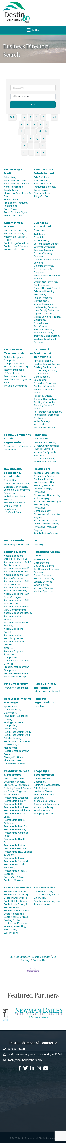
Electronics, (40, 781)
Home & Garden (14, 540)
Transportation (44, 887)
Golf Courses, (21, 923)
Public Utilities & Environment (45, 685)
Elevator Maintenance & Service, (47, 277)
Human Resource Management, (43, 299)
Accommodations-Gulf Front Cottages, (16, 595)
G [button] (34, 124)
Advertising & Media (13, 171)
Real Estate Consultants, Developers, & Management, (17, 744)
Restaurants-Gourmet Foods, (16, 834)
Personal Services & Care (47, 553)
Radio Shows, (11, 209)
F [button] (27, 124)
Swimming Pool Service (16, 544)
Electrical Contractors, (46, 386)
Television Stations (14, 215)
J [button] (21, 131)
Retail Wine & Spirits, (15, 877)
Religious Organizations (44, 700)
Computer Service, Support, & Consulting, (16, 365)
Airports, (8, 647)
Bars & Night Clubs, (14, 778)
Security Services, (43, 332)
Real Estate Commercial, (17, 732)
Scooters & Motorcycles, (47, 901)
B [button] (30, 117)
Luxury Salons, (41, 584)
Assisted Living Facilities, (47, 472)
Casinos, (8, 923)
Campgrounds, (12, 657)
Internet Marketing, (14, 369)
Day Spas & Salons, (44, 565)
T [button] (30, 145)
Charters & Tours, (43, 891)
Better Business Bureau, (46, 243)
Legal (37, 540)
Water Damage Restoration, (42, 423)
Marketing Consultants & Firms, (17, 195)
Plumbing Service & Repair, (44, 407)
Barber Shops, (41, 559)
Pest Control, (41, 326)
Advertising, (10, 177)
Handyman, (40, 294)
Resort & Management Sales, (16, 752)
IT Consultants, (12, 373)
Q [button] (37, 138)
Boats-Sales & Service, (16, 246)
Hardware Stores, (43, 791)
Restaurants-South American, (14, 866)
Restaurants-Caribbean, (17, 810)
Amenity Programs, (14, 651)
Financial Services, (43, 448)
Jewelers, (39, 797)
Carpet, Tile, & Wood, (45, 370)
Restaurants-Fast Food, (16, 826)
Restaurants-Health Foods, (14, 841)
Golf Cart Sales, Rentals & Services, (47, 896)
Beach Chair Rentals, (15, 891)
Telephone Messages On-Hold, (18, 381)
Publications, (10, 205)
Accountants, (41, 442)
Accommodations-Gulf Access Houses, (16, 583)
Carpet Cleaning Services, (43, 255)
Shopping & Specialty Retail (44, 773)
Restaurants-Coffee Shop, (15, 815)
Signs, (24, 212)
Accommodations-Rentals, (14, 630)
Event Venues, (41, 190)
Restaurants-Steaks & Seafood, (16, 872)
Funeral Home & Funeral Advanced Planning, (47, 290)
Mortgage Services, (44, 458)
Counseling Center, (44, 476)
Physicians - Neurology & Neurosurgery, (47, 503)
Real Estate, (10, 728)
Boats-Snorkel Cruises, (16, 916)
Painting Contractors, (45, 402)
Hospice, (38, 485)
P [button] (30, 138)
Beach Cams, (11, 190)
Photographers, (42, 193)
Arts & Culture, (42, 177)
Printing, (16, 199)
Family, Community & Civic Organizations (17, 438)
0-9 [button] (12, 117)
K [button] (27, 131)
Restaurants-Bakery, (15, 801)
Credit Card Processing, (47, 445)
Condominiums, (12, 709)
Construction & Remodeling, (42, 378)
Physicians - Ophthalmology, (42, 509)
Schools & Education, (15, 502)
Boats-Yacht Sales (14, 249)
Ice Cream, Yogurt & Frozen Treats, (15, 793)
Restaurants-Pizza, (14, 858)
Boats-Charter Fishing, (16, 894)
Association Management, (41, 239)
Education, (9, 493)
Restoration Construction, (48, 411)
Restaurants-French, (15, 829)
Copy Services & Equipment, (43, 271)
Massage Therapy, (44, 588)
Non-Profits (10, 449)
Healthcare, (50, 479)
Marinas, (8, 926)
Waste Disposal (51, 691)
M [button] (39, 131)
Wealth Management (45, 461)
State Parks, (10, 929)
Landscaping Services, (46, 307)
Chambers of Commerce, (18, 446)
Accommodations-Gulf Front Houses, (16, 602)
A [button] (24, 117)
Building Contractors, (45, 367)
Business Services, (43, 250)
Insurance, (39, 455)
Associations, (11, 480)
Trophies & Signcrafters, (47, 335)
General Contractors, (45, 399)
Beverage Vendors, (14, 781)
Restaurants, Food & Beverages (16, 773)
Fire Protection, (42, 285)
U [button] (36, 145)
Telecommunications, (15, 376)
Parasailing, (20, 926)
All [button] (54, 117)
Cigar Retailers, (42, 778)
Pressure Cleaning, (44, 329)
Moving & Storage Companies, (14, 724)
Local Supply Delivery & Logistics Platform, (46, 312)
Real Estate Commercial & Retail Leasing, (17, 737)
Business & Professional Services (42, 226)
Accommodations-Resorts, (14, 643)
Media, (7, 199)
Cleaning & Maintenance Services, (47, 261)
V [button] (43, 145)
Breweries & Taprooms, (16, 785)
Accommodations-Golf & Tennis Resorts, (17, 564)
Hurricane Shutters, (44, 794)
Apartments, (10, 706)
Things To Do (41, 196)
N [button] (46, 131)
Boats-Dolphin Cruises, (16, 901)
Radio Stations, (12, 212)
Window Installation (44, 427)
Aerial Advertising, (13, 186)
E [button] (21, 124)
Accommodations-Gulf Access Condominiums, (16, 570)
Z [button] (43, 152)
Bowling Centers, (13, 920)
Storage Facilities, (13, 757)
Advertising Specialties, (16, 183)
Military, (8, 499)
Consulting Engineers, (45, 383)
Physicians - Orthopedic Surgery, (47, 516)
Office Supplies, (42, 323)
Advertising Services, (15, 180)
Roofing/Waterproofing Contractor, (46, 416)
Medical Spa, (40, 591)
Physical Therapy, (43, 488)
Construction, (41, 373)
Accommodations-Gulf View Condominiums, (16, 608)
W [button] (24, 152)
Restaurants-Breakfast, (16, 807)
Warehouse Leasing (14, 763)
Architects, (39, 234)
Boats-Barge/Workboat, (17, 243)
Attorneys (39, 544)
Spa (50, 591)
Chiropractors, (41, 562)
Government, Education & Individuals (13, 472)
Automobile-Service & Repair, (16, 238)
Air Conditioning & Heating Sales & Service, (47, 362)
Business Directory (20, 956)
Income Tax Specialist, (46, 452)
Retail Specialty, (42, 810)
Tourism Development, (16, 673)
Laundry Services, (43, 581)
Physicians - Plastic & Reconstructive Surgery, (47, 522)
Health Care (42, 469)
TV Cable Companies (15, 385)
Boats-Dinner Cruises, (15, 897)
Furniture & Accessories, (47, 785)
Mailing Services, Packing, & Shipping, (47, 318)
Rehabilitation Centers (46, 533)
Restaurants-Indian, (14, 845)
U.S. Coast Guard (13, 512)
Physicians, (39, 492)
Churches (39, 706)
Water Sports (11, 932)
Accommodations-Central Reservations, (15, 557)
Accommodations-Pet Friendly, (16, 624)
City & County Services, (17, 483)
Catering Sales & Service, (18, 788)
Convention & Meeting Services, (16, 662)
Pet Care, (9, 687)
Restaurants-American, (16, 797)
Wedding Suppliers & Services (45, 341)
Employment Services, (46, 281)
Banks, (52, 442)
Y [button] (37, 152)
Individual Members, (14, 496)
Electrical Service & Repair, (44, 391)
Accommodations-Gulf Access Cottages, (16, 576)
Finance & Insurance (41, 436)
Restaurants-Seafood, (16, 861)
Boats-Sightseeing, (14, 913)
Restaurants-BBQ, (13, 804)
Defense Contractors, (16, 486)
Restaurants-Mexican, (16, 848)
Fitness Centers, (42, 575)
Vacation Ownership (15, 676)
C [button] (37, 117)
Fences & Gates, (43, 395)
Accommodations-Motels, (14, 618)
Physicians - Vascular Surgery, (45, 528)
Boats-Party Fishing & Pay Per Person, (15, 906)
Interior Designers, (43, 304)
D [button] (43, 117)
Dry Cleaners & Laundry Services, (46, 571)
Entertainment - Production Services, (45, 185)
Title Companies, (13, 760)
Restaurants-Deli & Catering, (14, 822)
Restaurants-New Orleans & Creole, (18, 853)
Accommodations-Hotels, (18, 612)
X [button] (31, 152)
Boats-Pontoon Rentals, (17, 910)
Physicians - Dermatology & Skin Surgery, (48, 497)
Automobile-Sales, (14, 233)
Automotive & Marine (13, 224)
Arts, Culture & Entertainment (44, 171)
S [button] (24, 145)
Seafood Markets (13, 880)
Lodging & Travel (15, 552)
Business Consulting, (45, 246)
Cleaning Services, (44, 265)
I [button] (46, 124)
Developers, (10, 712)
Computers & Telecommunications (18, 351)
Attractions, (10, 654)
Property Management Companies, (16, 668)
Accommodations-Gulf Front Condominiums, (16, 589)
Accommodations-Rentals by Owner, (14, 637)
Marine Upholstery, (44, 807)
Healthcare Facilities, (45, 482)
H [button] (40, 124)
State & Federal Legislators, (12, 507)
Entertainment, (42, 180)
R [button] (43, 138)
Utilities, (38, 691)
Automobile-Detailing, (16, 230)
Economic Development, (17, 489)
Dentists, (38, 479)
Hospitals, (49, 485)
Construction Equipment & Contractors (43, 353)
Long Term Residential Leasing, (16, 717)
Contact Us (39, 960)
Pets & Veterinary (16, 684)
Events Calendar (41, 956)
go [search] (34, 104)
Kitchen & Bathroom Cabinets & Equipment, (46, 802)
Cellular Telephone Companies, (14, 359)
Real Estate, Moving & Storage (17, 700)
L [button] (33, 131)
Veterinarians (22, 687)
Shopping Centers (43, 813)
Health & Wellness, (44, 578)
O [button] (24, 138)
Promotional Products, (16, 202)
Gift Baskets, (41, 788)
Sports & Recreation (17, 887)
